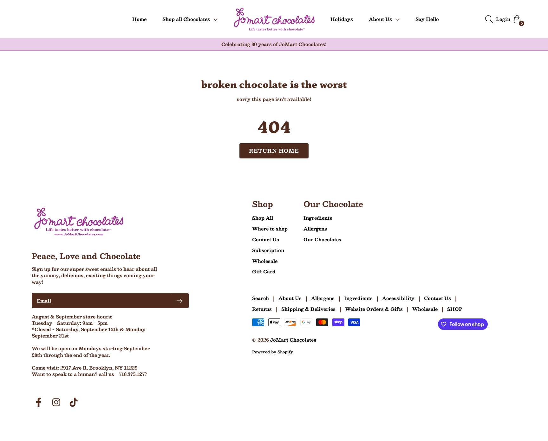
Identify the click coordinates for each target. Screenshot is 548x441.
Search (260, 298)
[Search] (489, 19)
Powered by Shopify (272, 352)
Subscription (268, 250)
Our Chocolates (322, 239)
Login (503, 19)
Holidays (341, 19)
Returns (262, 309)
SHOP (454, 309)
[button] (190, 19)
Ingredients (317, 218)
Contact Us (265, 239)
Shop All (262, 218)
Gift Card (264, 271)
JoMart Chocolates (293, 340)
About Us (290, 298)
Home (139, 19)
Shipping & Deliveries (308, 309)
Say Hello (427, 19)
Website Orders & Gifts (374, 309)
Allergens (315, 228)
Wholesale (264, 261)
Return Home (274, 150)
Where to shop (270, 228)
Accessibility (398, 298)
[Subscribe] (179, 300)
